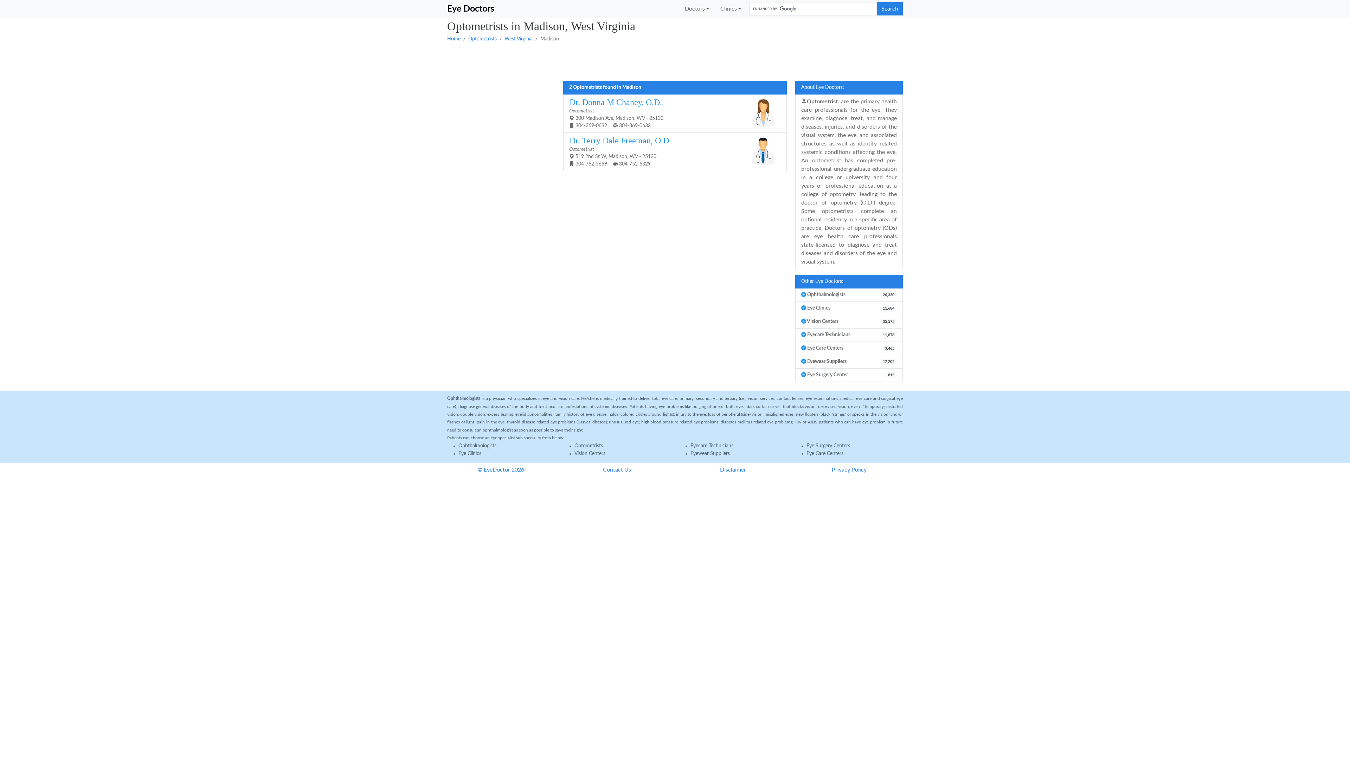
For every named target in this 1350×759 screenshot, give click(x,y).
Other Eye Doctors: (822, 281)
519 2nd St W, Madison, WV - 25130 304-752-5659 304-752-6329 (620, 151)
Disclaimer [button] (733, 470)
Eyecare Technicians (711, 445)
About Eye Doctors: (822, 87)
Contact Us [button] (617, 470)
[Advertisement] (658, 61)
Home (454, 39)
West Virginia (518, 39)
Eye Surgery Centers (828, 445)
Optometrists (482, 39)
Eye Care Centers (824, 453)
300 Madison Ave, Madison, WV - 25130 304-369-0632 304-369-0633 (616, 113)
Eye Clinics (469, 453)
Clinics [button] (728, 9)
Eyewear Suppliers (710, 453)
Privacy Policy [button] (849, 470)
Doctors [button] (695, 9)
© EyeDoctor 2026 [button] (501, 470)
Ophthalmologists (477, 445)
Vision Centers (589, 453)
